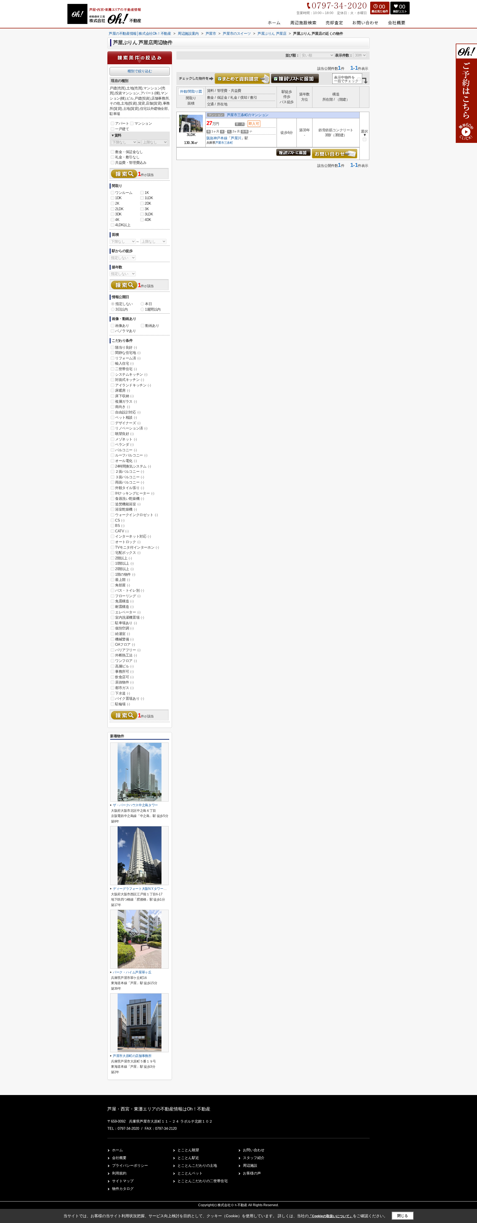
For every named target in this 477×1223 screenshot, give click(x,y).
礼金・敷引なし (127, 157)
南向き (122, 407)
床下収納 (124, 396)
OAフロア (125, 644)
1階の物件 (125, 574)
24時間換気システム (133, 466)
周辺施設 (250, 1165)
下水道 (122, 693)
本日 (148, 304)
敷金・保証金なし (129, 152)
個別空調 (124, 628)
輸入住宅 (124, 363)
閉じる (402, 1216)
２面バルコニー (129, 471)
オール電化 (126, 461)
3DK (118, 214)
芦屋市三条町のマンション (248, 115)
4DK (148, 220)
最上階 (122, 580)
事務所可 (124, 671)
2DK (148, 203)
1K (147, 193)
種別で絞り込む (140, 71)
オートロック (128, 542)
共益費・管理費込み (130, 163)
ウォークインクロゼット (136, 515)
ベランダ (124, 444)
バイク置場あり (129, 698)
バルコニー (126, 450)
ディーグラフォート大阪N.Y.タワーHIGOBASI (145, 889)
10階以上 (124, 563)
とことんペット (190, 1173)
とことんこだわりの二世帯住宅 (202, 1181)
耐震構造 (124, 607)
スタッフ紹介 (253, 1158)
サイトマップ (123, 1181)
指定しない (124, 304)
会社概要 (119, 1158)
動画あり (152, 326)
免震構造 (124, 601)
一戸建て (122, 129)
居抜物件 (124, 682)
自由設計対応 (128, 412)
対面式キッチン (129, 380)
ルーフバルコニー (131, 455)
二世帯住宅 (126, 369)
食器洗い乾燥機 (129, 498)
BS (119, 526)
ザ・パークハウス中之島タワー (135, 805)
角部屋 (122, 585)
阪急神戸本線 (216, 138)
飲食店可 (124, 677)
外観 (183, 91)
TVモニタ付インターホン (137, 547)
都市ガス (124, 688)
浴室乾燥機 (126, 509)
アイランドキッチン (133, 385)
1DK (118, 198)
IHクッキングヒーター (134, 493)
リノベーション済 (131, 428)
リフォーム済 (128, 358)
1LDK (149, 198)
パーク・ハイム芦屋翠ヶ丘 (132, 972)
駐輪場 (122, 704)
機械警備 (124, 639)
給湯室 (122, 634)
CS (119, 520)
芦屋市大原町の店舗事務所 (132, 1056)
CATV (121, 531)
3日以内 (121, 309)
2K (117, 203)
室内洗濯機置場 (129, 617)
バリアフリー (128, 650)
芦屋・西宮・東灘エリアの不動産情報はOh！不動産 (158, 1109)
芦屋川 (236, 138)
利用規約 (119, 1173)
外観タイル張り (129, 488)
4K (117, 220)
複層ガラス (126, 401)
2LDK (119, 209)
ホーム (117, 1150)
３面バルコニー (129, 477)
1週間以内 (153, 309)
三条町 (228, 142)
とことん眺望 (188, 1150)
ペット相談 (126, 417)
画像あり (122, 326)
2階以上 (123, 558)
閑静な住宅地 (128, 353)
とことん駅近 (188, 1158)
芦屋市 (219, 142)
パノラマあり (125, 331)
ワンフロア (126, 661)
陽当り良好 (126, 347)
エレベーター (128, 612)
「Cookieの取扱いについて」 (331, 1216)
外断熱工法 (126, 655)
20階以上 (124, 569)
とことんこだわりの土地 (197, 1165)
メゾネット (126, 439)
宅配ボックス (128, 553)
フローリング (128, 596)
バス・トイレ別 (129, 590)
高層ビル (124, 666)
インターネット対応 (133, 536)
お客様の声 (252, 1173)
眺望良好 (124, 434)
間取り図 (195, 91)
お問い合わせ (253, 1150)
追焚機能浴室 (128, 504)
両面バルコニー (129, 482)
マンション (143, 123)
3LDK (149, 214)
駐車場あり (126, 623)
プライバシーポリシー (130, 1165)
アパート (122, 123)
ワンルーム (123, 193)
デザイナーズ (128, 423)
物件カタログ (123, 1189)
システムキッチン (131, 374)
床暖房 (122, 390)
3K (147, 209)
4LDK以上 (123, 225)
